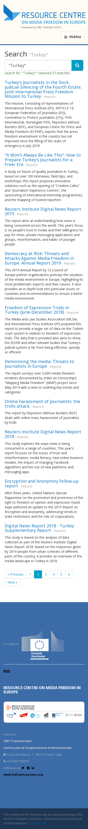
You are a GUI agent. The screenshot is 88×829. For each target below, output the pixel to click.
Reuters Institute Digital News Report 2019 (43, 211)
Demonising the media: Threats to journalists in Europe (39, 364)
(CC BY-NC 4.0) (36, 823)
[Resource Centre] (45, 16)
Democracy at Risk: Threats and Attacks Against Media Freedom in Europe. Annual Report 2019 (39, 258)
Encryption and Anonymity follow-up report (42, 483)
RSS (7, 671)
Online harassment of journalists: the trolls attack (42, 404)
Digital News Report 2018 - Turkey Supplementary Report (39, 528)
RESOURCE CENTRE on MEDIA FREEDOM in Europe (42, 690)
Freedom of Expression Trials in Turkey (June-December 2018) (37, 310)
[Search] (77, 65)
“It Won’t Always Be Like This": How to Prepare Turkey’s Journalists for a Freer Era (43, 159)
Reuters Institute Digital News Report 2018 (43, 434)
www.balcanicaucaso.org (23, 774)
